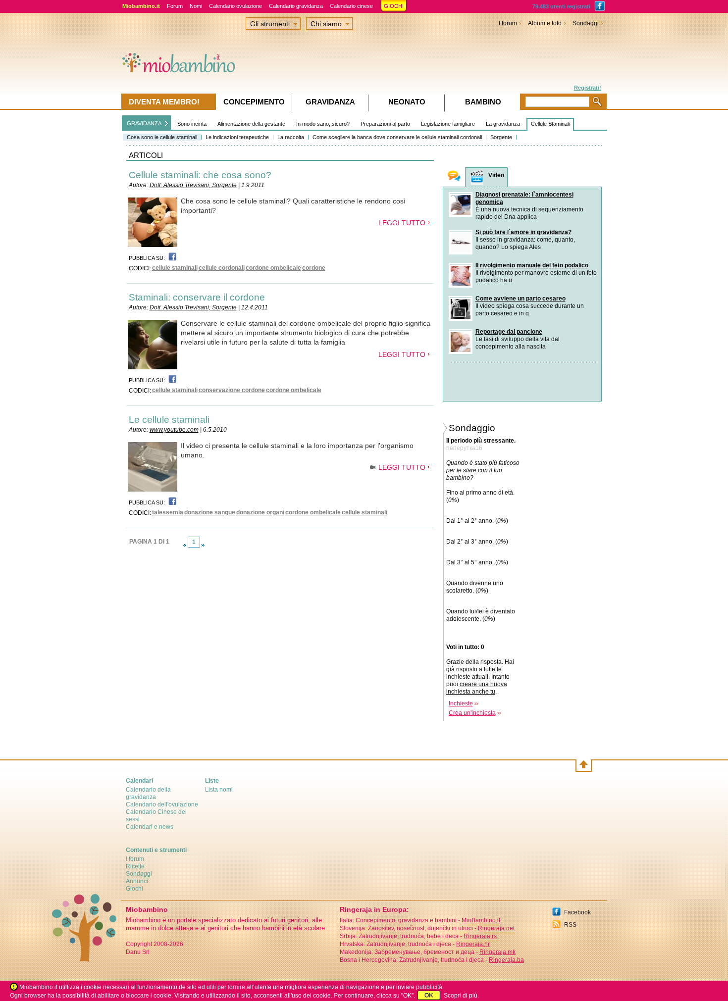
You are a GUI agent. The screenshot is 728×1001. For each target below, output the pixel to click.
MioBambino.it (481, 920)
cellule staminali (175, 267)
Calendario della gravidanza (148, 793)
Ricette (135, 866)
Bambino (483, 102)
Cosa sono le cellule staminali (162, 137)
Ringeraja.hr (473, 944)
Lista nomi (219, 789)
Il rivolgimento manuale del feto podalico (531, 265)
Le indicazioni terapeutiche (237, 137)
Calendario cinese (351, 6)
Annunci (137, 881)
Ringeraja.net (496, 928)
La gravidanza (503, 124)
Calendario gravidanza (296, 6)
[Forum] (454, 177)
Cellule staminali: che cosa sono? (200, 175)
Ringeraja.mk (497, 952)
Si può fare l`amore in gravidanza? (523, 232)
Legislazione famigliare (448, 124)
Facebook (577, 912)
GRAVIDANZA (144, 123)
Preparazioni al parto (385, 124)
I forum (508, 23)
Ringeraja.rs (480, 936)
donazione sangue (209, 512)
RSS (570, 924)
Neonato (406, 102)
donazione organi (260, 512)
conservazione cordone (232, 390)
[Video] (477, 177)
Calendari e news (149, 826)
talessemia (167, 512)
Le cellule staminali (169, 419)
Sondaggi (585, 23)
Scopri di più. (461, 995)
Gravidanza (330, 102)
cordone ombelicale (273, 267)
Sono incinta (192, 124)
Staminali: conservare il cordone (197, 297)
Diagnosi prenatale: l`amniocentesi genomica (524, 198)
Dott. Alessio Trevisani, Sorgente (193, 185)
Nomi (196, 6)
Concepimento (254, 102)
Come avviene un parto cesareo (520, 298)
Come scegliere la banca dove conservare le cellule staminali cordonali (397, 137)
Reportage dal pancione (508, 331)
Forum (175, 6)
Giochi (134, 888)
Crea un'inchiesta (472, 712)
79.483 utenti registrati (561, 6)
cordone (313, 267)
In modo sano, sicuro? (323, 124)
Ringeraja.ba (506, 959)
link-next (203, 545)
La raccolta (290, 137)
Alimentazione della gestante (251, 124)
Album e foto (545, 23)
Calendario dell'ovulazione (162, 804)
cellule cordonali (222, 267)
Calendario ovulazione (235, 6)
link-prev (184, 545)
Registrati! (587, 88)
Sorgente (501, 137)
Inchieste (461, 703)
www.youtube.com (174, 429)
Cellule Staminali (550, 124)
